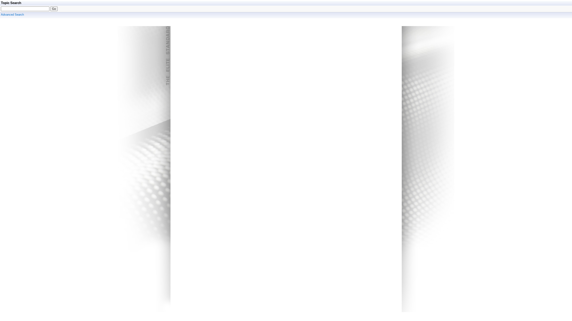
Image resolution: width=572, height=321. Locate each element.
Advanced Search (12, 14)
